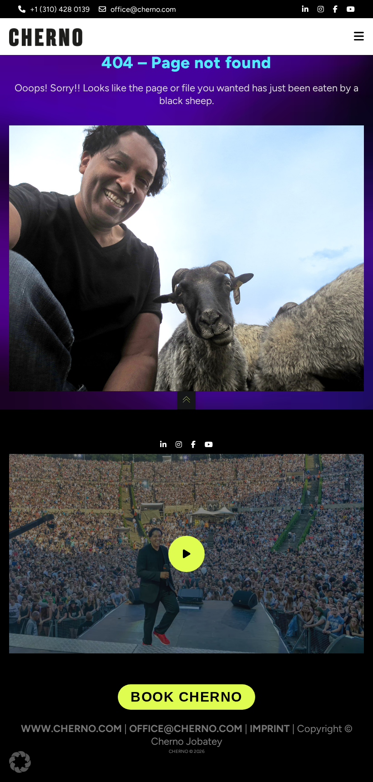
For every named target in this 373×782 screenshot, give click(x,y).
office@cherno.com (143, 9)
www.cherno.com (71, 728)
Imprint (270, 728)
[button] (20, 762)
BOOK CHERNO (186, 696)
